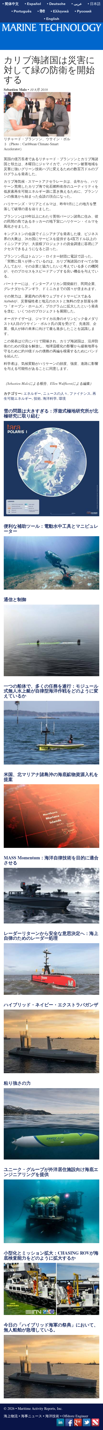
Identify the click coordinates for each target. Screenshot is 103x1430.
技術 (37, 398)
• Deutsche (56, 4)
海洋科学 (50, 398)
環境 (62, 398)
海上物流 (11, 1416)
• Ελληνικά (60, 11)
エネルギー (32, 393)
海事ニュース (31, 1416)
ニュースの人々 (55, 393)
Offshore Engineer (75, 1416)
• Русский (83, 11)
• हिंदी (41, 11)
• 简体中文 (10, 4)
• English (51, 19)
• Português (22, 11)
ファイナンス (80, 393)
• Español (33, 4)
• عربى (77, 4)
